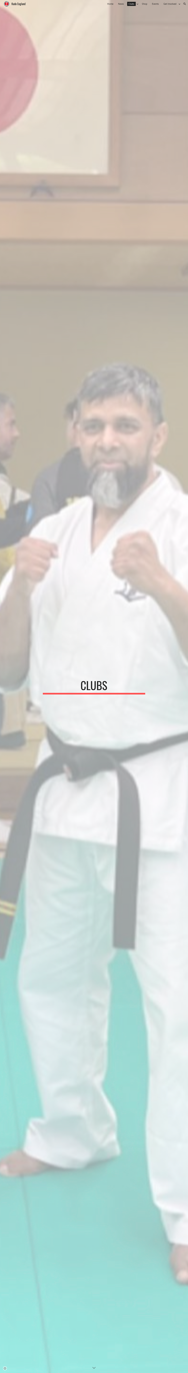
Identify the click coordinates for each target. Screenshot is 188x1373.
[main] (94, 686)
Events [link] (155, 3)
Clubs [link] (131, 3)
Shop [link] (144, 3)
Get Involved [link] (170, 3)
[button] (184, 4)
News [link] (121, 3)
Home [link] (110, 3)
